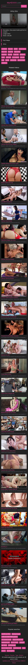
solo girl (8, 57)
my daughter (10, 650)
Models (21, 655)
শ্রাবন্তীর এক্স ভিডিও (6, 634)
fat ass (22, 57)
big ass (10, 49)
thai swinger (21, 60)
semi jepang (11, 645)
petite (15, 49)
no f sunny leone (6, 639)
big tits (10, 54)
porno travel (22, 49)
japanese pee (5, 642)
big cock (4, 51)
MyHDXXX (14, 3)
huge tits (16, 54)
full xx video (14, 642)
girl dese (4, 645)
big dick (10, 51)
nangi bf (22, 642)
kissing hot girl (16, 634)
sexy (3, 57)
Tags (16, 655)
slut (3, 60)
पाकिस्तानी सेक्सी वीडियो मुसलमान (9, 636)
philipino (22, 54)
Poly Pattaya (6, 40)
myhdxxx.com (6, 661)
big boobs (17, 51)
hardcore (4, 63)
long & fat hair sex (18, 639)
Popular (12, 655)
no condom (16, 57)
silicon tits (13, 60)
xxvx (24, 648)
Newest (7, 655)
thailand (4, 54)
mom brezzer (17, 648)
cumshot (4, 49)
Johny (4, 44)
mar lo (3, 650)
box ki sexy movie (7, 648)
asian (7, 60)
